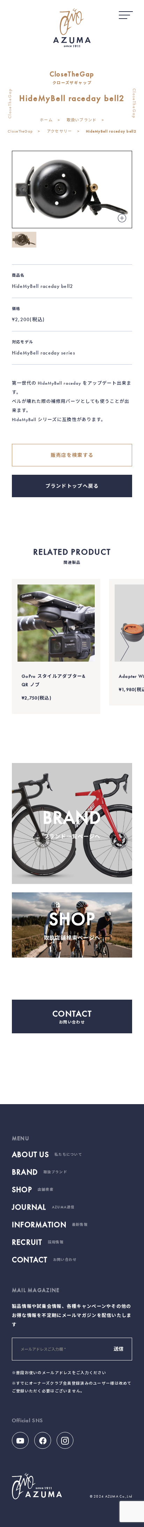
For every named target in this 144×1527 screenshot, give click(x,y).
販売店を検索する (72, 455)
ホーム (46, 119)
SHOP (32, 1189)
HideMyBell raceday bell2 (111, 131)
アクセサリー (59, 131)
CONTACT (44, 1259)
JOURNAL (43, 1207)
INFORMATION (50, 1224)
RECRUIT (38, 1242)
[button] (124, 646)
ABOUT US (47, 1154)
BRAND (39, 1172)
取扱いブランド (82, 119)
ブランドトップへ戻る (72, 486)
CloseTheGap (20, 131)
